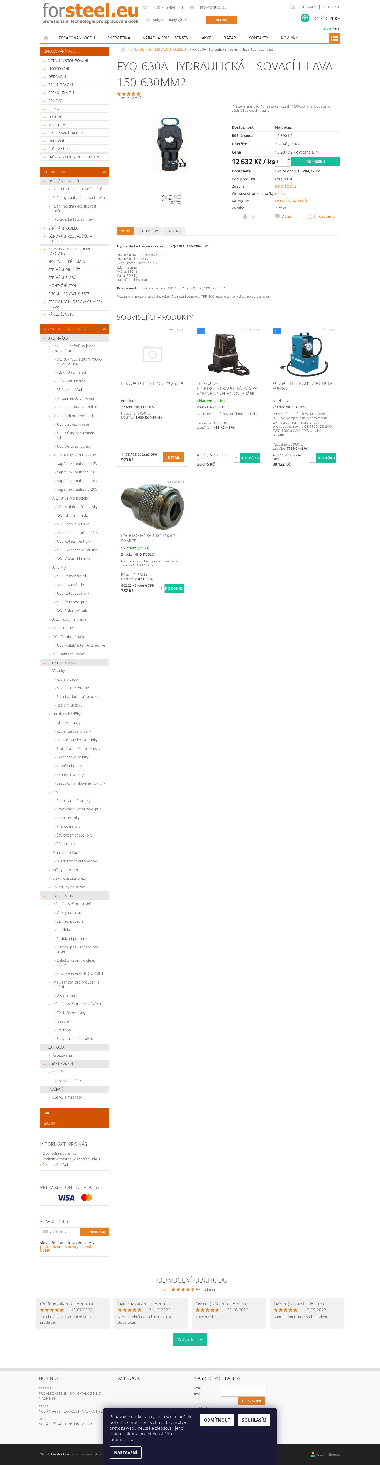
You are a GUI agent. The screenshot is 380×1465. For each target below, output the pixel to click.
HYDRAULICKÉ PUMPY (66, 261)
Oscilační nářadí (65, 852)
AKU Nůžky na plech (69, 619)
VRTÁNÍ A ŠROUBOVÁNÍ (68, 60)
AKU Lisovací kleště (73, 424)
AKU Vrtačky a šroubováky (74, 454)
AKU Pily (59, 567)
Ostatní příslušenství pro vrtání (77, 949)
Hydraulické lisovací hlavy (73, 219)
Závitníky (64, 1029)
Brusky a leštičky (66, 713)
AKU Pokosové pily (72, 610)
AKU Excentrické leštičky (77, 532)
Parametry (148, 231)
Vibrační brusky (69, 765)
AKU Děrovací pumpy (74, 446)
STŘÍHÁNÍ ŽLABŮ (62, 277)
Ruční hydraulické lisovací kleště (79, 197)
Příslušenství (61, 895)
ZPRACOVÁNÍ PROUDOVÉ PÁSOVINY (69, 251)
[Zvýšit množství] (289, 159)
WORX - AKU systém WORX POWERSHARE (79, 361)
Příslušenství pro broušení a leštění (76, 984)
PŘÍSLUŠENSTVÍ (61, 314)
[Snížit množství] (289, 164)
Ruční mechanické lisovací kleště (74, 208)
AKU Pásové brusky (73, 523)
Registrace (331, 7)
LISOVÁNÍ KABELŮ (63, 181)
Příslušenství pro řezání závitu (77, 1003)
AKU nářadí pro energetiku (74, 415)
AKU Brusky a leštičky (70, 498)
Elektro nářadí (63, 662)
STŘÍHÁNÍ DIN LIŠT (64, 269)
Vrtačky (58, 670)
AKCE (206, 37)
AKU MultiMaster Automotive (81, 645)
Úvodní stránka (46, 37)
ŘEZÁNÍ (54, 108)
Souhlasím (254, 1420)
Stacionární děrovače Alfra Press (75, 304)
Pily (55, 791)
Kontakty (258, 37)
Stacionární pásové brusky (79, 748)
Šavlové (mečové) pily (74, 835)
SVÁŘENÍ (55, 1089)
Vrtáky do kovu (69, 912)
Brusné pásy (67, 995)
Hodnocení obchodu (190, 1280)
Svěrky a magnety (67, 1097)
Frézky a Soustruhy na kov (74, 157)
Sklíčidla (63, 929)
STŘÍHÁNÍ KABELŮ (63, 228)
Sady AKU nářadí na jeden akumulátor (74, 348)
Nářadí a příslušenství (165, 37)
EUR (336, 29)
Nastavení (125, 1452)
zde (132, 1439)
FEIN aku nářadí (70, 389)
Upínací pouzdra (70, 921)
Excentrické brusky (73, 757)
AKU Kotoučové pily (73, 593)
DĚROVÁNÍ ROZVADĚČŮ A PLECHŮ (70, 238)
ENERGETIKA (118, 37)
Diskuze (174, 231)
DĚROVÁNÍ (57, 76)
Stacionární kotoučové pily (79, 809)
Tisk (252, 216)
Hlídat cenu (324, 216)
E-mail (197, 1388)
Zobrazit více (190, 1340)
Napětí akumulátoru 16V (77, 472)
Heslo (197, 1393)
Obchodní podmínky (59, 1153)
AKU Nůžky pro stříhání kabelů (76, 435)
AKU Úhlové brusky (72, 515)
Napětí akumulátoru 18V (77, 480)
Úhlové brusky (68, 722)
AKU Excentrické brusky (77, 550)
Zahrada (56, 1047)
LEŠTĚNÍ (55, 116)
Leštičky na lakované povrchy (81, 783)
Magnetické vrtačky (73, 687)
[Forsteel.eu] (90, 13)
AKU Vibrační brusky (73, 558)
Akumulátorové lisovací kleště (77, 188)
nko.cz (280, 193)
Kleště (57, 1071)
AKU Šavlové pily (70, 584)
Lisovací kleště (69, 1080)
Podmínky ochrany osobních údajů (71, 1158)
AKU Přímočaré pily (72, 575)
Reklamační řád (55, 1164)
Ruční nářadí (60, 1064)
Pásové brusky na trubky (77, 739)
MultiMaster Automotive (77, 860)
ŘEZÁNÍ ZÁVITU (61, 92)
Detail (174, 457)
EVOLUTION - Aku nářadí (77, 406)
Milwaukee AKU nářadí (75, 398)
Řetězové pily (63, 1055)
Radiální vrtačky (69, 705)
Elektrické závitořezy (69, 878)
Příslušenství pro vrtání (71, 903)
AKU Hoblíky (62, 627)
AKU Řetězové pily (72, 602)
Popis (125, 231)
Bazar (230, 37)
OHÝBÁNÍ (56, 141)
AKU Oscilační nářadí (69, 636)
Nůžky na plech (65, 869)
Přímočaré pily (68, 826)
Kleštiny (63, 1021)
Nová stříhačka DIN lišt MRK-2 (65, 1424)
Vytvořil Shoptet (328, 1454)
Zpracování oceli (77, 37)
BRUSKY (55, 100)
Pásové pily (66, 843)
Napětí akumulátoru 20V (77, 489)
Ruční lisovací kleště (69, 293)
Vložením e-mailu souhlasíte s (68, 1246)
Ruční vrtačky (68, 679)
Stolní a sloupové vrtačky (77, 696)
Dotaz (287, 216)
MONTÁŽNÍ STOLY (63, 285)
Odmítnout (217, 1420)
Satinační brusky (70, 774)
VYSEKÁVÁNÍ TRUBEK (65, 133)
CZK (328, 29)
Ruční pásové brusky (74, 731)
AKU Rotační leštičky (74, 541)
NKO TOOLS (286, 186)
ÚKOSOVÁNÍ (58, 68)
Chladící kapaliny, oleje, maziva (76, 962)
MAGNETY (56, 124)
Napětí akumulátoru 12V (77, 463)
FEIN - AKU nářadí (71, 381)
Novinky (289, 37)
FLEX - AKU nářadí (72, 372)
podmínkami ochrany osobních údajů (68, 1248)
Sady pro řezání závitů (75, 1038)
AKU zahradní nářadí (69, 653)
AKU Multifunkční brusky (77, 506)
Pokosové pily (68, 817)
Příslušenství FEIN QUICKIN (80, 973)
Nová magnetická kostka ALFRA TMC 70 (73, 1411)
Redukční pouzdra (72, 938)
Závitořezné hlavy (71, 1012)
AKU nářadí (58, 338)
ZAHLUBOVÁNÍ (60, 84)
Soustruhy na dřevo (68, 887)
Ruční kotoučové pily (74, 800)
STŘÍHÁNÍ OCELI (62, 149)
